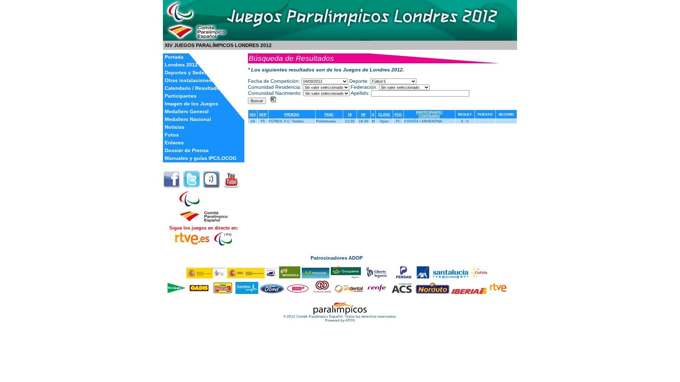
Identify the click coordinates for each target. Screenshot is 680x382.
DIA (253, 114)
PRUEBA (291, 114)
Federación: (364, 87)
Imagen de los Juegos (191, 103)
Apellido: (360, 93)
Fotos (172, 135)
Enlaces (174, 142)
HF (363, 114)
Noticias (175, 127)
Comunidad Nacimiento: (275, 93)
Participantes (181, 96)
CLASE (384, 114)
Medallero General (187, 111)
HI (350, 114)
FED (398, 114)
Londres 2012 (181, 65)
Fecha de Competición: (274, 81)
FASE (329, 114)
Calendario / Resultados (194, 88)
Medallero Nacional (188, 119)
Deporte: (359, 81)
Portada (174, 57)
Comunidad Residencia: (274, 87)
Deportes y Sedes (186, 72)
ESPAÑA (411, 121)
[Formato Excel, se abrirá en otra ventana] (273, 100)
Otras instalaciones (188, 80)
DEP (263, 114)
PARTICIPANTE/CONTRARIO (429, 114)
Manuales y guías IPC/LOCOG (201, 158)
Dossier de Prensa (187, 150)
